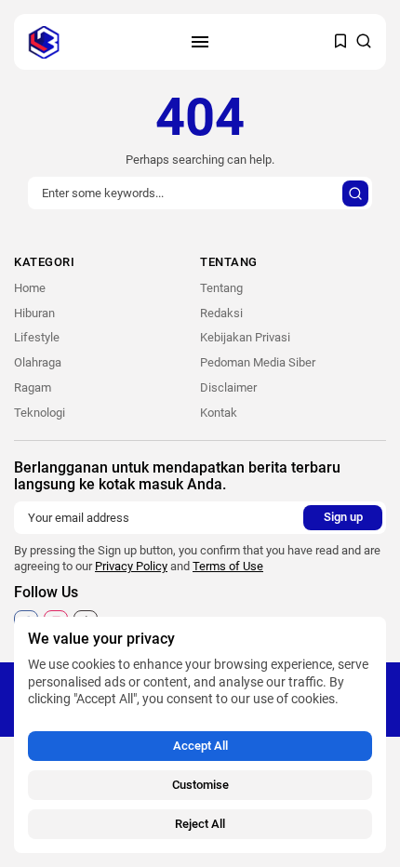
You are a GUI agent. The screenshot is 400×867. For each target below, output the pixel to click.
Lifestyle (37, 337)
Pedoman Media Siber (257, 362)
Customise (200, 785)
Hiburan (34, 313)
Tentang (221, 288)
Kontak (218, 413)
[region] (200, 735)
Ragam (32, 387)
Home (30, 288)
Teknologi (39, 413)
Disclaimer (228, 387)
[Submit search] (355, 193)
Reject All (200, 824)
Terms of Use (228, 566)
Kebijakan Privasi (245, 337)
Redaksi (221, 313)
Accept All (200, 746)
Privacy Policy (131, 566)
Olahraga (37, 362)
